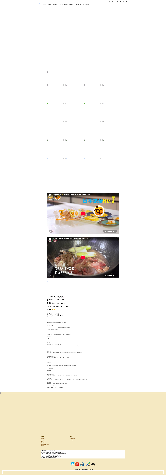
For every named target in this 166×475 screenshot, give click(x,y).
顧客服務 (71, 4)
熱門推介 (45, 4)
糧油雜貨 (66, 4)
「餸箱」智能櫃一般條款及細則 (82, 4)
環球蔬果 (50, 4)
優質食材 (55, 4)
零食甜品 (60, 4)
